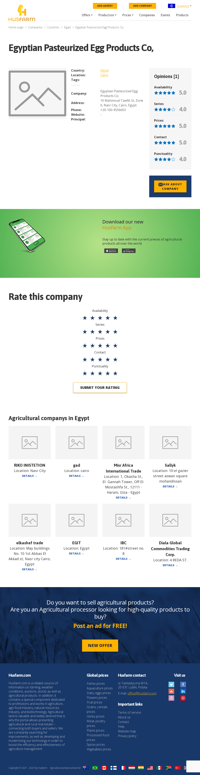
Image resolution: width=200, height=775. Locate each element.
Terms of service (129, 712)
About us (124, 717)
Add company (142, 5)
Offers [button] (86, 15)
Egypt (67, 27)
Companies (147, 15)
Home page (16, 27)
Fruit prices (94, 702)
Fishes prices (96, 683)
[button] (179, 6)
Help (121, 726)
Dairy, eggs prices (99, 693)
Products (182, 15)
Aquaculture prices (100, 688)
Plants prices (95, 730)
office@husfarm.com (142, 693)
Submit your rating (100, 387)
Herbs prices (95, 716)
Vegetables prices (99, 749)
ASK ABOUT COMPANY (172, 186)
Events (165, 15)
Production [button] (106, 15)
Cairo (104, 75)
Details (29, 476)
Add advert (105, 5)
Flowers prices (97, 697)
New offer (100, 645)
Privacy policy (127, 736)
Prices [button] (126, 15)
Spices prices (96, 744)
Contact (123, 722)
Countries (183, 6)
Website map (127, 731)
